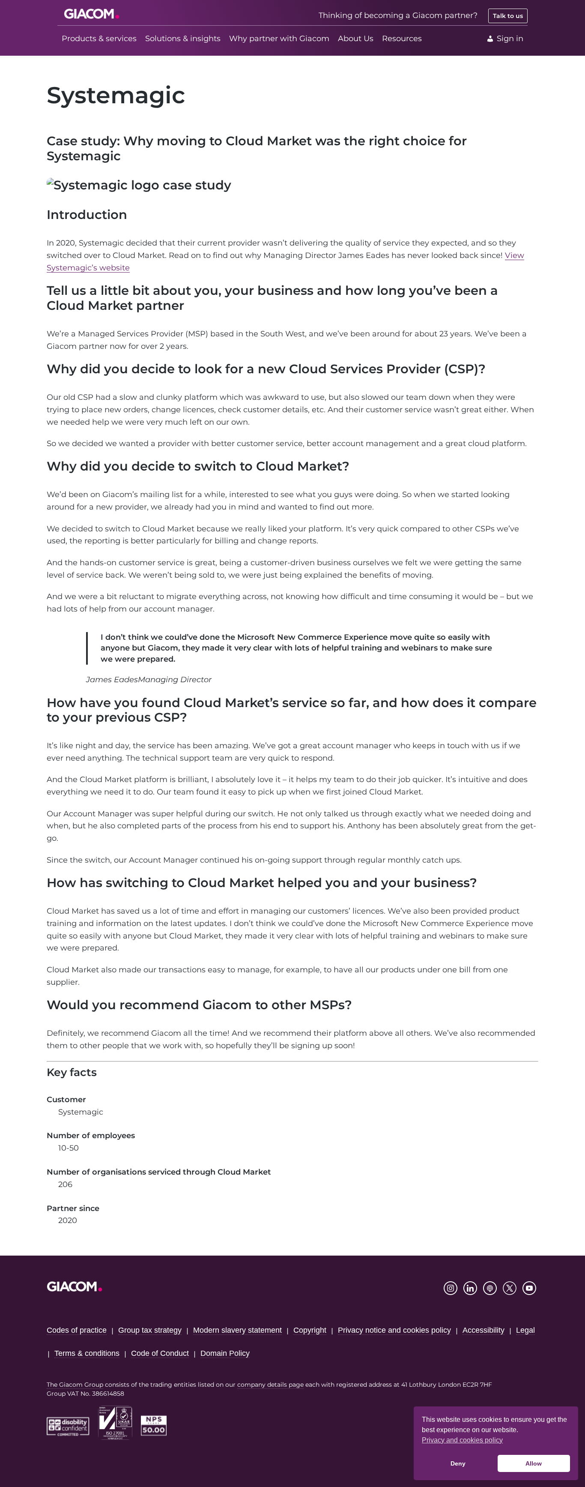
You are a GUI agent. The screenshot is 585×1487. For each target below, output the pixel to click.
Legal (525, 1330)
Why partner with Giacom (279, 38)
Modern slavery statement (237, 1330)
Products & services (99, 38)
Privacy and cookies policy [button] (462, 1440)
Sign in (510, 38)
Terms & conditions (86, 1353)
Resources (402, 38)
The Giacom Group (75, 1384)
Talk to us (508, 16)
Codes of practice (77, 1330)
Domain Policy (225, 1353)
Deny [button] (458, 1463)
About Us (355, 38)
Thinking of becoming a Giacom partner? (398, 15)
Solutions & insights (183, 38)
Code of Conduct (160, 1353)
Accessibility (483, 1330)
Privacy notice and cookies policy (394, 1330)
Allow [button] (533, 1463)
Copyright (309, 1330)
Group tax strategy (150, 1330)
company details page (270, 1384)
